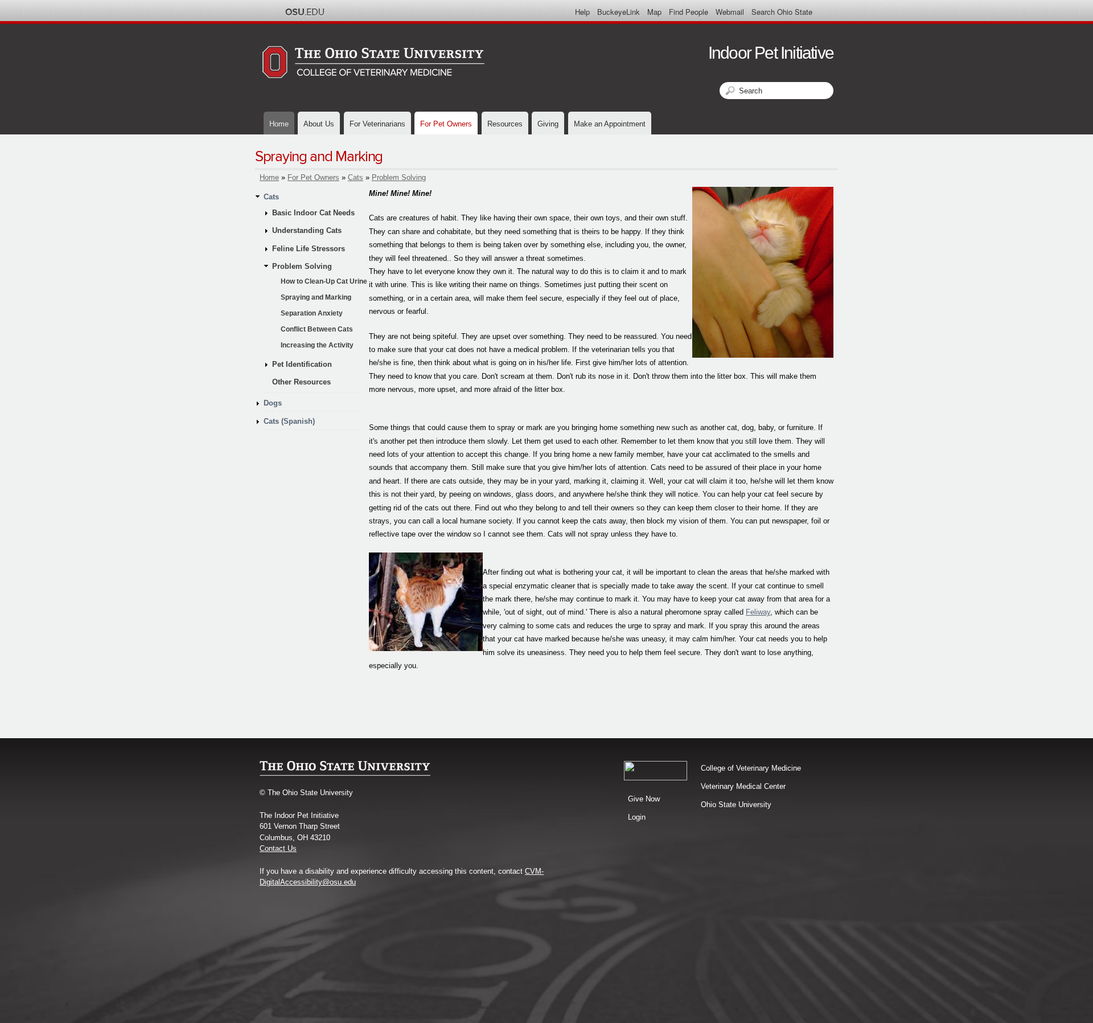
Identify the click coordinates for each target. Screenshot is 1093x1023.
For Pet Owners (446, 124)
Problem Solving (399, 177)
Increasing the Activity (317, 345)
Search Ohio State (781, 11)
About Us (318, 124)
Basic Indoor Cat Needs (313, 212)
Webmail (730, 11)
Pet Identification (302, 364)
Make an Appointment (610, 124)
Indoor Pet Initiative (770, 52)
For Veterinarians (377, 124)
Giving (547, 124)
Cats (355, 177)
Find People (688, 11)
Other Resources (301, 382)
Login (637, 817)
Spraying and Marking (316, 297)
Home (279, 124)
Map (654, 11)
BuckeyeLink (618, 11)
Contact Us (278, 848)
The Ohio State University (304, 12)
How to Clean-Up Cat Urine (324, 281)
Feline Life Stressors (308, 248)
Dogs (273, 403)
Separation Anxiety (312, 313)
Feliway (758, 612)
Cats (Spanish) (289, 421)
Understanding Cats (307, 230)
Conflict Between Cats (317, 329)
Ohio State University (736, 804)
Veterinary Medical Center (743, 786)
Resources (505, 124)
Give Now (644, 799)
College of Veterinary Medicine (751, 768)
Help (582, 11)
